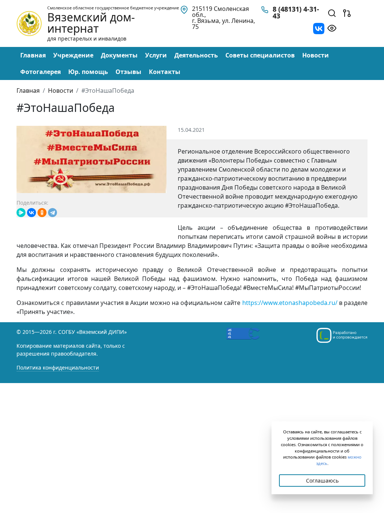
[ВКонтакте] (31, 212)
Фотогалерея (40, 72)
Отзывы (128, 72)
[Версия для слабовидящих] (331, 27)
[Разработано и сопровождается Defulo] (341, 335)
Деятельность (196, 55)
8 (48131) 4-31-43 (296, 12)
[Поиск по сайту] (331, 12)
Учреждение (73, 55)
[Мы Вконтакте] (318, 27)
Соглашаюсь (322, 480)
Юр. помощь (88, 72)
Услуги (156, 55)
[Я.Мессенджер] (21, 212)
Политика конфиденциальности (57, 367)
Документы (119, 55)
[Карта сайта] (346, 12)
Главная (33, 55)
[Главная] (29, 23)
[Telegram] (52, 212)
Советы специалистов (260, 55)
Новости (315, 55)
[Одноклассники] (42, 212)
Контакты (164, 72)
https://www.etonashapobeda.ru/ (290, 303)
